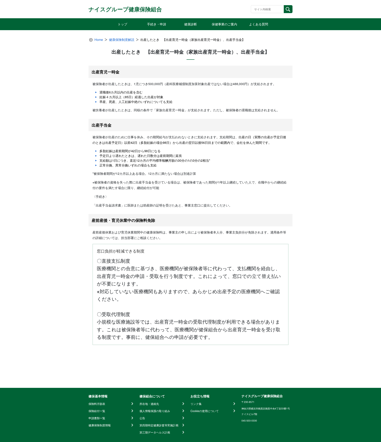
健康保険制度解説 (121, 39)
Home (98, 39)
